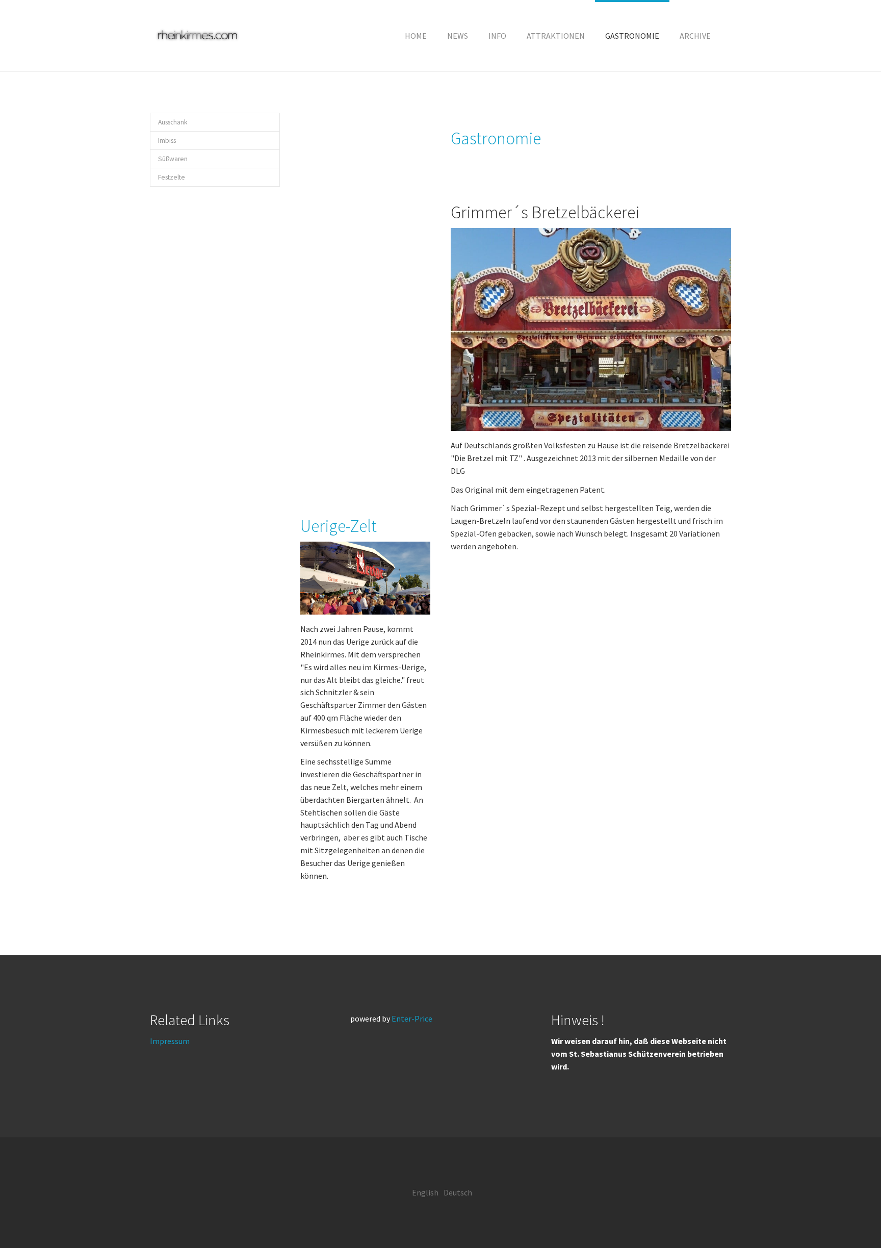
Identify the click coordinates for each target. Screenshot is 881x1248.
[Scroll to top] (848, 1215)
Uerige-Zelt (338, 526)
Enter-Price (412, 1018)
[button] (497, 35)
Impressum (170, 1041)
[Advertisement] (365, 298)
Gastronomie (496, 138)
